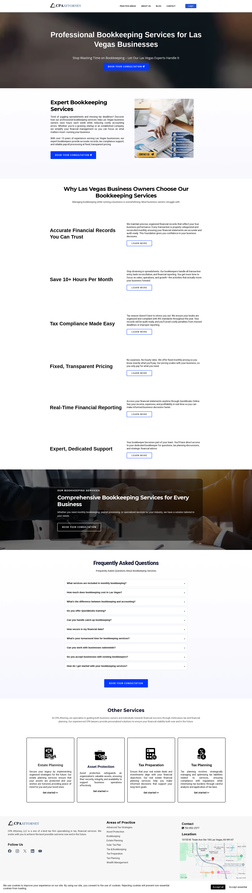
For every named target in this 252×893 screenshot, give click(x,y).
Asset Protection (115, 831)
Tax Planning (113, 858)
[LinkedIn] (32, 851)
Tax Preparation (115, 853)
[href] (213, 861)
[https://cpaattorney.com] (66, 6)
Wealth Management (117, 862)
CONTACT (171, 6)
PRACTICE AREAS (128, 6)
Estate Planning (115, 840)
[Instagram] (17, 851)
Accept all (218, 887)
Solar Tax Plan (114, 844)
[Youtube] (40, 851)
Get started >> (50, 792)
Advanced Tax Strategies (119, 827)
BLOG (158, 6)
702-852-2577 (192, 828)
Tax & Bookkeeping (116, 849)
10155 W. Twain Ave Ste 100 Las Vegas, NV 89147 (207, 839)
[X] (25, 851)
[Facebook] (10, 851)
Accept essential (238, 887)
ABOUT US (146, 6)
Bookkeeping (113, 836)
